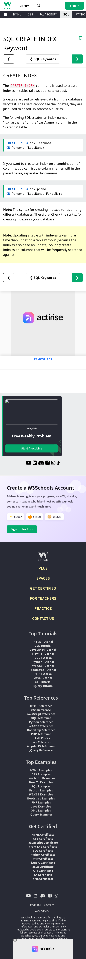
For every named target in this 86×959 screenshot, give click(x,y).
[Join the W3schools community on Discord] (41, 463)
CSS (30, 14)
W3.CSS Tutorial (43, 666)
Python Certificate (43, 855)
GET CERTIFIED (43, 588)
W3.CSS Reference (41, 726)
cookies (51, 938)
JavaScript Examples (41, 778)
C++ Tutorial (43, 682)
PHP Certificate (43, 859)
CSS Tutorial (43, 646)
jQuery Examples (41, 814)
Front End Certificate (43, 846)
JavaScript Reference (41, 714)
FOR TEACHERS (43, 598)
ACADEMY (42, 911)
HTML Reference (41, 706)
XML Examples (41, 810)
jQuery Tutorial (43, 686)
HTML (17, 14)
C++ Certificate (43, 871)
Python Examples (41, 790)
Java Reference (41, 742)
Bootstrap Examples (41, 798)
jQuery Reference (41, 750)
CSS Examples (41, 774)
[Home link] (7, 5)
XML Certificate (43, 879)
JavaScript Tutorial (43, 650)
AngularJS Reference (41, 746)
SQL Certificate (43, 850)
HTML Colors (41, 738)
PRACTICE (43, 608)
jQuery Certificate (43, 863)
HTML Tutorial (43, 642)
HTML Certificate (43, 834)
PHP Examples (41, 802)
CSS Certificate (43, 838)
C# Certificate (43, 875)
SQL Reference (41, 718)
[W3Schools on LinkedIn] (34, 463)
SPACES (43, 578)
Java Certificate (43, 867)
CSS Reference (41, 710)
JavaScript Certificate (43, 842)
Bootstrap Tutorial (43, 670)
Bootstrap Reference (41, 730)
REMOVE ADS (43, 359)
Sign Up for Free (21, 529)
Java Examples (41, 806)
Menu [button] (23, 6)
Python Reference (41, 722)
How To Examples (41, 782)
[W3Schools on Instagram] (53, 463)
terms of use (39, 938)
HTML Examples (41, 770)
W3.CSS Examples (41, 794)
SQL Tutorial (43, 658)
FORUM (35, 905)
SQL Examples (41, 786)
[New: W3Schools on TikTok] (58, 463)
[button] (38, 5)
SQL (66, 14)
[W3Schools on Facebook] (47, 463)
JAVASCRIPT (48, 14)
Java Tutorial (43, 678)
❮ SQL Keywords (43, 59)
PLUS (43, 568)
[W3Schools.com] (43, 558)
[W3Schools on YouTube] (28, 463)
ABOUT (49, 905)
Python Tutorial (43, 662)
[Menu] (5, 14)
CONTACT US (43, 618)
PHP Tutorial (43, 674)
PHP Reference (41, 734)
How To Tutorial (43, 654)
